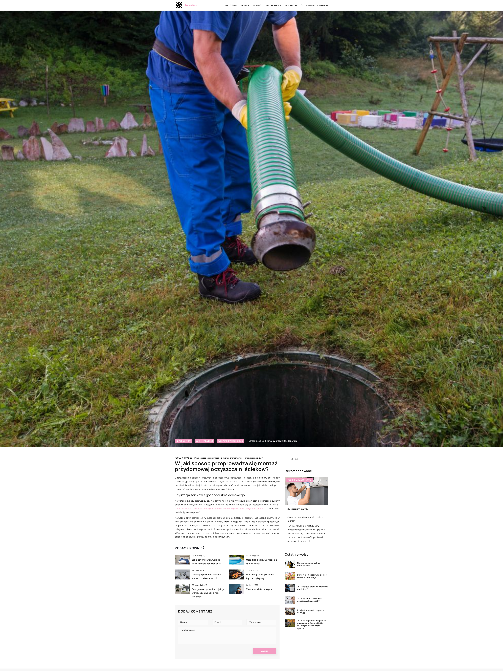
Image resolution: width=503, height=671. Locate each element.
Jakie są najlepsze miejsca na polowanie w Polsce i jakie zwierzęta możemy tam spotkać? (311, 624)
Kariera (245, 5)
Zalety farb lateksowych (259, 589)
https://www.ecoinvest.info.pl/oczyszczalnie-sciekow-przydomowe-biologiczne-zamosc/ (220, 508)
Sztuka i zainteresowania (314, 5)
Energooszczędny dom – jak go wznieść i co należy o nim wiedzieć (208, 593)
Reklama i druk (273, 5)
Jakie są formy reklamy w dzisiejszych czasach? (309, 599)
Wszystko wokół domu (230, 441)
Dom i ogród (230, 5)
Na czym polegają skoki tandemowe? (308, 564)
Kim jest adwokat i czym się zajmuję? (310, 611)
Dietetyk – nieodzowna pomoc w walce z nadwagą (312, 576)
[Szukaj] (288, 459)
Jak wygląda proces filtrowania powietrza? (312, 587)
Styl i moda (291, 5)
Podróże (257, 5)
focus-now (185, 441)
